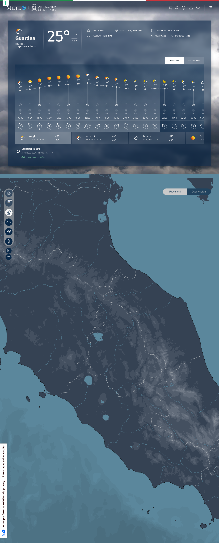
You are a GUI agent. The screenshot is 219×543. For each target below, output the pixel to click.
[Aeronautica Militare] (43, 8)
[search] (198, 7)
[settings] (183, 7)
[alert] (191, 7)
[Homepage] (16, 7)
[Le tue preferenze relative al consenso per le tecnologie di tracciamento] (6, 3)
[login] (177, 7)
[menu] (209, 7)
